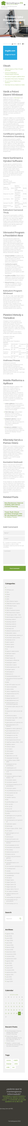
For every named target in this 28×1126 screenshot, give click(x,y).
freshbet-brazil (10, 720)
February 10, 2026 (7, 43)
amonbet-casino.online (13, 637)
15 (19, 1006)
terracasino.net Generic (13, 847)
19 (11, 1010)
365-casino (9, 608)
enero (9, 949)
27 (14, 1013)
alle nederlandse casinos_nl (14, 635)
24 (6, 1013)
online (16, 1063)
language (8, 1063)
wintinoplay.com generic (13, 897)
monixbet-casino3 (11, 782)
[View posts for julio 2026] (6, 995)
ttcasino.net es (10, 854)
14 (16, 1006)
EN (7, 709)
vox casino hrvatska (12, 891)
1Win (7, 592)
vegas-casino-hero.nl (12, 889)
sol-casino (9, 830)
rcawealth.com (10, 818)
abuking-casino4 (11, 624)
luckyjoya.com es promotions (11, 764)
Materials (9, 774)
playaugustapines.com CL (14, 811)
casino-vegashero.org (12, 691)
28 (16, 1013)
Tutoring (8, 860)
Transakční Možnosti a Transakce (14, 79)
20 (14, 1010)
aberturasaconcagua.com (14, 617)
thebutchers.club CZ (12, 852)
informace (17, 98)
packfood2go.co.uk (12, 802)
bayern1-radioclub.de (12, 651)
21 (16, 1010)
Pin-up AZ (9, 806)
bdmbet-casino (10, 653)
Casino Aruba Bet (11, 687)
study (7, 1067)
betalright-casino (11, 662)
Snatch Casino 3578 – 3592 (14, 828)
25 (8, 1013)
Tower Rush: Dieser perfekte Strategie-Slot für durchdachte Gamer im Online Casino (13, 514)
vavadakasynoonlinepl (12, 873)
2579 (7, 597)
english (16, 1060)
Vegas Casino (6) (11, 887)
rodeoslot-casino (11, 824)
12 (11, 1006)
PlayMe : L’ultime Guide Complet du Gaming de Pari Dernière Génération (14, 1044)
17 (5, 1010)
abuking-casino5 (11, 626)
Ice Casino (9, 749)
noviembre (11, 954)
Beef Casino (9, 656)
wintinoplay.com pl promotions (11, 900)
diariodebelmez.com (12, 700)
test (13, 1067)
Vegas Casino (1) (11, 882)
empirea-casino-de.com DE (14, 706)
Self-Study (9, 826)
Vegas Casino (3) (11, 884)
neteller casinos (11, 797)
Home (7, 26)
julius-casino (9, 753)
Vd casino (9, 877)
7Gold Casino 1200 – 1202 (13, 615)
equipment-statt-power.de (14, 711)
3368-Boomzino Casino (13, 603)
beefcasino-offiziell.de (12, 660)
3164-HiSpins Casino (12, 601)
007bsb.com (10, 590)
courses (8, 1060)
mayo (9, 940)
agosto (10, 933)
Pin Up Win (9, 804)
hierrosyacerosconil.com (13, 740)
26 (11, 1013)
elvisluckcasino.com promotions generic (12, 703)
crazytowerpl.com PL (12, 693)
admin (14, 43)
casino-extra (9, 689)
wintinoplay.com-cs (12, 903)
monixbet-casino (11, 780)
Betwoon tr (9, 674)
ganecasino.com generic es (14, 722)
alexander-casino (11, 633)
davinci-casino (10, 696)
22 (19, 1010)
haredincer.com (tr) (12, 737)
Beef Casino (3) (10, 658)
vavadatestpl (10, 875)
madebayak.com (11, 768)
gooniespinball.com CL (13, 730)
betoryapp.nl (10, 671)
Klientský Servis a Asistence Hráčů (15, 85)
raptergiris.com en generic (14, 815)
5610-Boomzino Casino (13, 612)
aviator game (10, 646)
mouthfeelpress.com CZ (13, 790)
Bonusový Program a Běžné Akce (15, 76)
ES (7, 713)
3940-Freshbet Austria (13, 610)
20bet (8, 594)
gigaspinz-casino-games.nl (14, 728)
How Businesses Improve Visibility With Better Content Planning (14, 504)
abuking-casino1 (11, 619)
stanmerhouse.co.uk (12, 839)
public (8, 813)
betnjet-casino (10, 669)
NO (7, 799)
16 (22, 1006)
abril (9, 943)
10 (5, 1006)
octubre (10, 956)
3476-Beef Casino (11, 606)
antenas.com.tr (10, 640)
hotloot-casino (10, 746)
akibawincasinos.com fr (13, 631)
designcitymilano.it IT (12, 698)
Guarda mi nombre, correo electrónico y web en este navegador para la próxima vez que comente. (13, 545)
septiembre (11, 958)
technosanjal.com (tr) (12, 845)
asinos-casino (10, 644)
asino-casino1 (10, 642)
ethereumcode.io (11, 715)
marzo (9, 945)
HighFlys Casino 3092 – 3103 (14, 742)
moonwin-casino (11, 788)
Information (9, 751)
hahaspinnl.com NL (12, 735)
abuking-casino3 (11, 621)
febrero (10, 947)
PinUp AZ (9, 809)
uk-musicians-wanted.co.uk (14, 866)
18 (8, 1010)
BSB (7, 682)
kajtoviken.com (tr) (11, 755)
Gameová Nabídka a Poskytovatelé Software (12, 73)
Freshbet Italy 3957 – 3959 (14, 718)
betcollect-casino (11, 665)
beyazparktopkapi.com (13, 676)
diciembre (11, 952)
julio (9, 936)
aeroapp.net (10, 628)
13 (14, 1006)
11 (8, 1006)
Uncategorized (16, 26)
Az (7, 649)
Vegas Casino (10, 880)
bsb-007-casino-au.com (13, 684)
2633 (7, 599)
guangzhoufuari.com (12, 733)
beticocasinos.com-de (12, 667)
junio (9, 938)
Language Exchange (12, 758)
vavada (8, 871)
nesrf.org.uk (9, 795)
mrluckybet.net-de (12, 793)
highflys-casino (10, 744)
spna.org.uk (9, 837)
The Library (9, 849)
